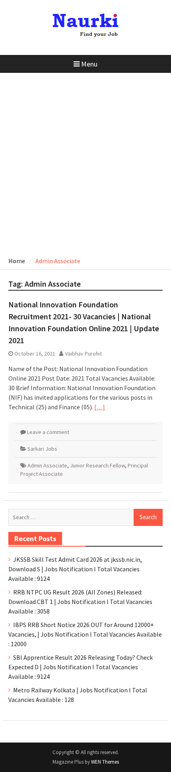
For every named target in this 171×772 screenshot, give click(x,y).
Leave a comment (48, 432)
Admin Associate (47, 465)
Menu (89, 63)
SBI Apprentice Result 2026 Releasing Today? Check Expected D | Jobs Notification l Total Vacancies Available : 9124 (80, 666)
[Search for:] (85, 517)
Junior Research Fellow (97, 465)
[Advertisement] (85, 162)
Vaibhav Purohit (83, 353)
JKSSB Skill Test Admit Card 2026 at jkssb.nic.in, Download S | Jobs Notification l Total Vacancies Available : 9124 (75, 568)
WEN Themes (105, 761)
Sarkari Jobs (42, 448)
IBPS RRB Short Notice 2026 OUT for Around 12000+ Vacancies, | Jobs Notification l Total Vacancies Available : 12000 (85, 634)
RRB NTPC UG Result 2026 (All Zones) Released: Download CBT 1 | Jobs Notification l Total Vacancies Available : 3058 (80, 601)
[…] (99, 407)
